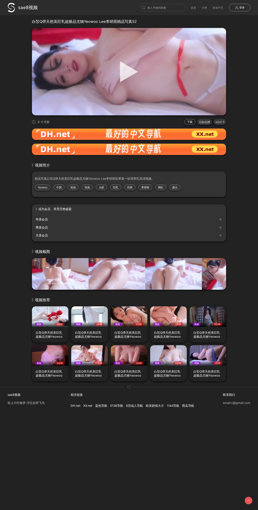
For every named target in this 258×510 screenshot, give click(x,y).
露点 (175, 187)
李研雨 (145, 187)
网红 (160, 187)
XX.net (87, 406)
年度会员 (42, 219)
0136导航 (116, 406)
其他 (73, 187)
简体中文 (218, 7)
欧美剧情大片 (155, 406)
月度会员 (42, 235)
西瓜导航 (188, 406)
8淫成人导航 (134, 406)
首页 (193, 7)
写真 (87, 187)
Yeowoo (42, 187)
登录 (242, 7)
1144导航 (173, 406)
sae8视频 (28, 7)
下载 (189, 121)
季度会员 (42, 227)
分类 (204, 7)
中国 (59, 187)
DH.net (75, 406)
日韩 (129, 187)
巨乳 (115, 187)
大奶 (101, 187)
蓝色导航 (101, 406)
